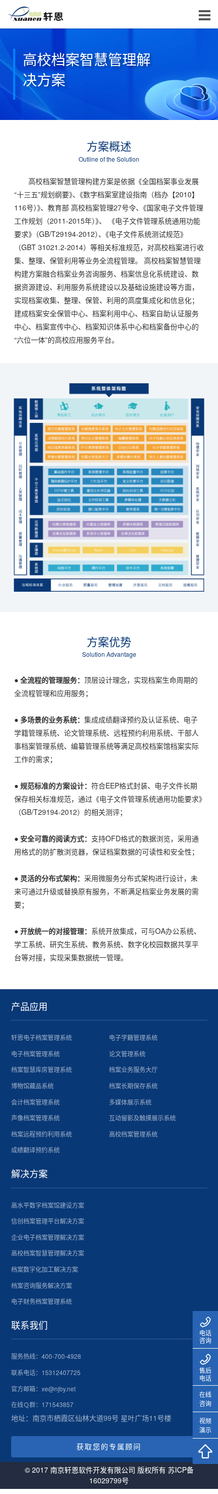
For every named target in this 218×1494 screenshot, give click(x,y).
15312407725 (61, 1372)
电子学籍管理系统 (133, 1037)
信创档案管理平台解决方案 (47, 1220)
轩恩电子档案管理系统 (41, 1037)
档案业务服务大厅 (133, 1069)
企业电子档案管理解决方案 (47, 1237)
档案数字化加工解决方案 (44, 1269)
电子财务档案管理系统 (41, 1301)
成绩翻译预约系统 (35, 1149)
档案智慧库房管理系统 (41, 1069)
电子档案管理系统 (35, 1053)
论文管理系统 (127, 1053)
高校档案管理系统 (133, 1134)
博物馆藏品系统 (32, 1085)
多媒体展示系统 (130, 1101)
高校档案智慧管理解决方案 (47, 1252)
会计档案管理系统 (35, 1101)
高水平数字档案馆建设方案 (47, 1205)
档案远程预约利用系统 (41, 1134)
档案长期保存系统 (133, 1085)
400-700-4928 (61, 1356)
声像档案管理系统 (35, 1117)
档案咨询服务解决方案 (41, 1285)
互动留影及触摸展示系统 (142, 1117)
